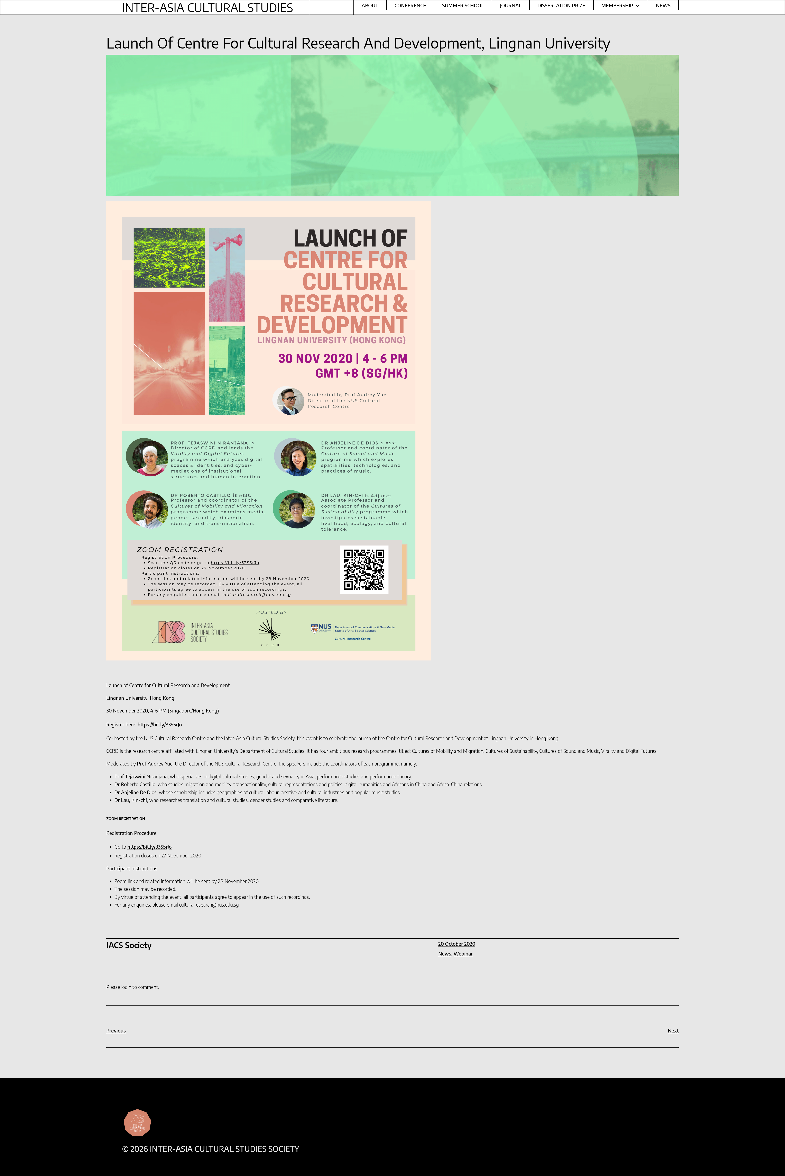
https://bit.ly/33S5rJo (160, 724)
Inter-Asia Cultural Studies (207, 7)
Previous (116, 1030)
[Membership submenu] (637, 5)
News (444, 953)
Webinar (463, 953)
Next (673, 1030)
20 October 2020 (456, 944)
